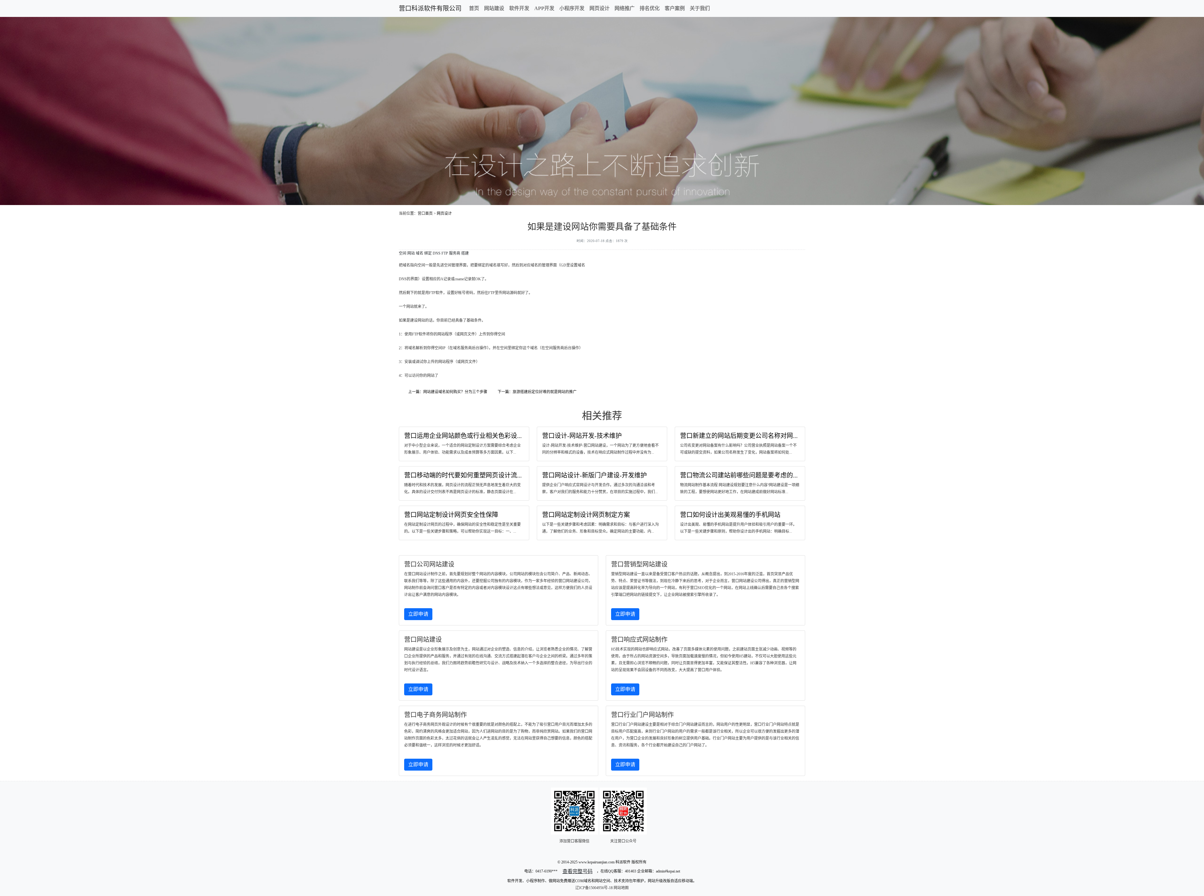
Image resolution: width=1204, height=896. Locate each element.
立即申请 (418, 614)
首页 (474, 8)
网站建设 (494, 8)
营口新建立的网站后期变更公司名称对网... (739, 435)
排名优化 (650, 8)
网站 (411, 253)
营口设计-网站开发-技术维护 (582, 435)
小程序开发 (571, 8)
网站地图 (621, 888)
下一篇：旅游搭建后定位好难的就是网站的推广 (537, 392)
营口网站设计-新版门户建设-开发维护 (594, 475)
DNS (437, 253)
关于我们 (700, 8)
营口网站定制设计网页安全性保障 (451, 514)
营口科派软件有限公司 (430, 8)
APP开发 (544, 8)
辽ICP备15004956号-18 (594, 888)
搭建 (465, 253)
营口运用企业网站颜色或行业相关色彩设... (463, 435)
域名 (419, 253)
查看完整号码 (577, 871)
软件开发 (519, 8)
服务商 (454, 253)
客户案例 (675, 8)
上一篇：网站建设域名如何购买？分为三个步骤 (447, 392)
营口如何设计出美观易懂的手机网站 (730, 514)
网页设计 (599, 8)
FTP (444, 253)
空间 (402, 253)
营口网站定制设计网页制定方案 (586, 514)
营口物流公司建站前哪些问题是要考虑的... (739, 475)
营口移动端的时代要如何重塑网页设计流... (463, 475)
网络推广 (625, 8)
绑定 (428, 253)
